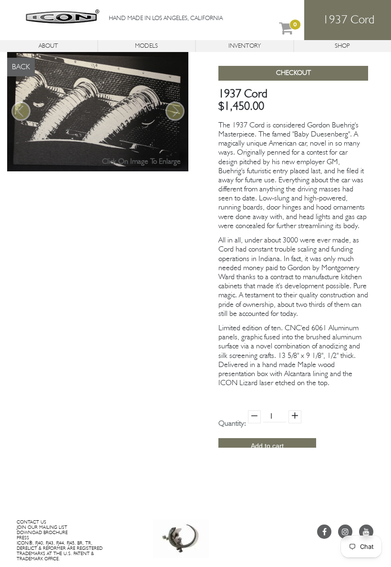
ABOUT (48, 46)
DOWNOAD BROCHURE (42, 532)
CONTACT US (31, 522)
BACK (21, 67)
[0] (286, 30)
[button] (20, 111)
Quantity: (232, 424)
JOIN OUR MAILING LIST (42, 527)
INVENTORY (244, 46)
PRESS (23, 538)
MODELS (146, 46)
